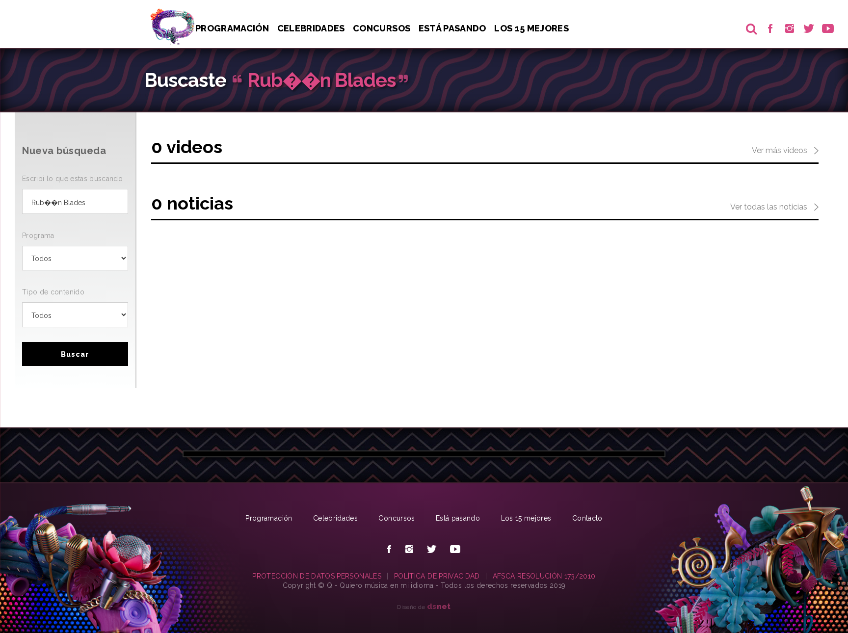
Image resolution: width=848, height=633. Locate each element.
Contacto (587, 518)
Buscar (75, 354)
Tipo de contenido (53, 292)
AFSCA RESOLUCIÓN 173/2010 (544, 576)
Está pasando (452, 28)
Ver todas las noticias (769, 206)
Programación (232, 28)
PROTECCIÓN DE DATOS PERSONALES (316, 576)
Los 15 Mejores (531, 28)
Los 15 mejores (526, 518)
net (439, 606)
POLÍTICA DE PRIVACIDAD (437, 576)
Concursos (381, 28)
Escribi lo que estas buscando (72, 179)
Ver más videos (780, 150)
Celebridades (311, 28)
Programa (38, 235)
